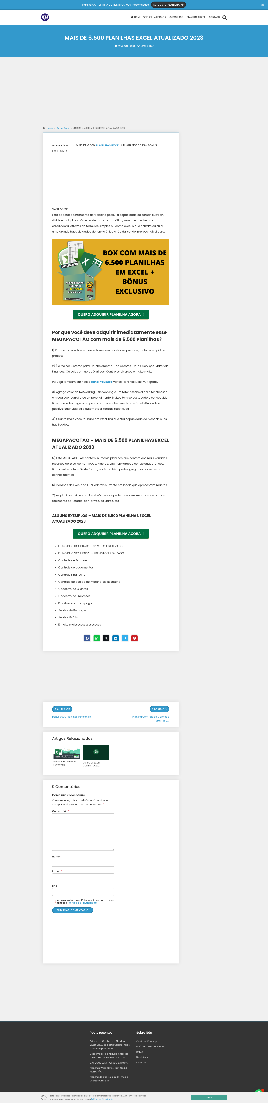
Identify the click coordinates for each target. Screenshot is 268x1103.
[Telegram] (125, 638)
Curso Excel (62, 128)
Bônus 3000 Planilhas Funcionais (71, 717)
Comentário (60, 811)
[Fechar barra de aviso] (263, 5)
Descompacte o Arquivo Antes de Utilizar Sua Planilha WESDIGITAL (109, 1055)
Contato (141, 1062)
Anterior (63, 709)
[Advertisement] (134, 71)
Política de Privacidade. (82, 903)
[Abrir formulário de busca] (224, 17)
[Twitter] (106, 638)
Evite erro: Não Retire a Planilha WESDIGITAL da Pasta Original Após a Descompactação (110, 1045)
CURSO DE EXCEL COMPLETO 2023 (91, 764)
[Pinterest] (134, 638)
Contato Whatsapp (147, 1041)
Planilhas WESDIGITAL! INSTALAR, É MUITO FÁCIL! (108, 1069)
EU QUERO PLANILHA (167, 5)
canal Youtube (102, 382)
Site (54, 886)
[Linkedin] (115, 638)
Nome (56, 856)
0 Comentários (126, 45)
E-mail (57, 871)
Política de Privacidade (102, 1099)
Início (50, 128)
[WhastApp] (97, 638)
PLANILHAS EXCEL (108, 145)
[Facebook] (87, 638)
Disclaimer (142, 1057)
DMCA (139, 1051)
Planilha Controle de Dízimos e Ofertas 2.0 (150, 719)
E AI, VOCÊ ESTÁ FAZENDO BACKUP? (109, 1062)
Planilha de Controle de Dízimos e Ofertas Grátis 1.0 (109, 1078)
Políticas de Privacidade (150, 1046)
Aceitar (209, 1097)
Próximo (158, 709)
